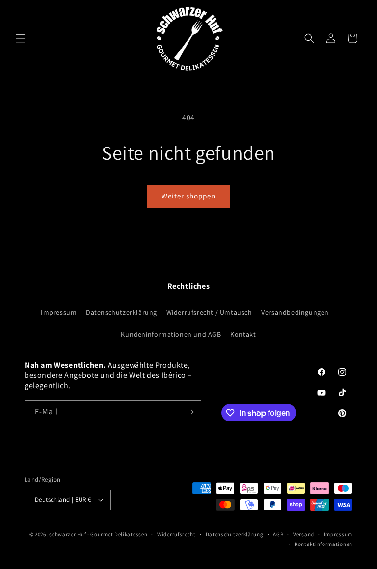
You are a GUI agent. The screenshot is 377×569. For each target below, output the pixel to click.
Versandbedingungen (295, 312)
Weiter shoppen (188, 195)
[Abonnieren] (190, 411)
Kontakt (243, 334)
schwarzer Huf (67, 534)
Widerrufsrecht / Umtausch (209, 312)
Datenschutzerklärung (121, 312)
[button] (20, 38)
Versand (303, 534)
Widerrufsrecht (176, 534)
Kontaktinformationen (323, 544)
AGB (278, 534)
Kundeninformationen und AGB (171, 334)
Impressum (59, 312)
